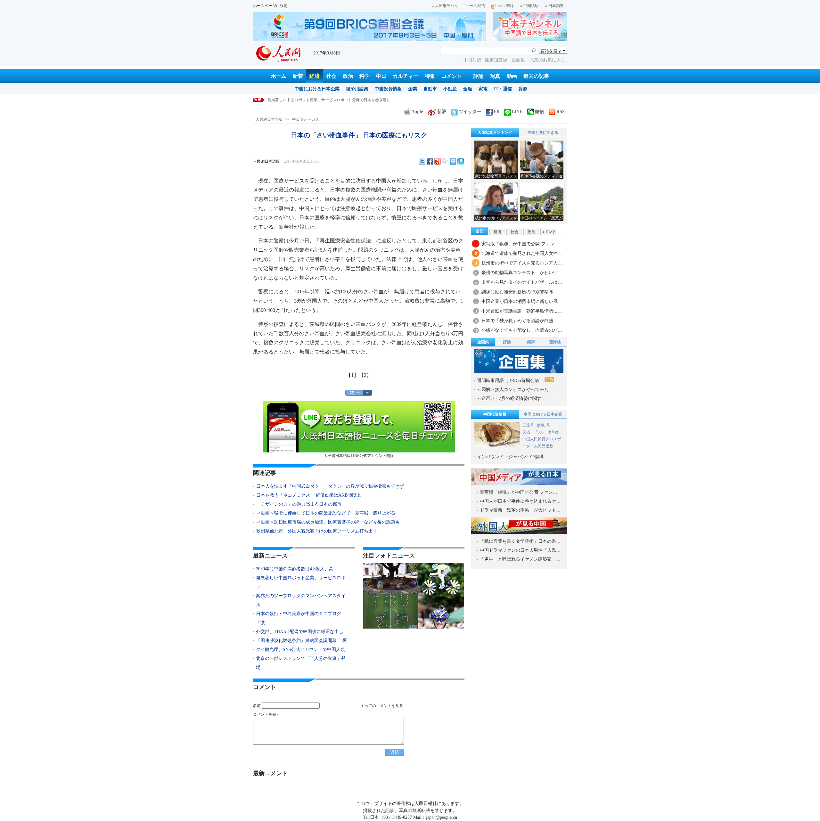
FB (496, 111)
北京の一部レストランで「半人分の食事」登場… (301, 663)
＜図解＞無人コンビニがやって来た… (515, 389)
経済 (314, 76)
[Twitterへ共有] (422, 161)
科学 (364, 76)
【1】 (352, 375)
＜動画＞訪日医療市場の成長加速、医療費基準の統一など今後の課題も (328, 522)
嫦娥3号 (543, 425)
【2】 (365, 375)
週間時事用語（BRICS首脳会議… (510, 380)
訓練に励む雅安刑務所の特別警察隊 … (521, 291)
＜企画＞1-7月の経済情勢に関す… (511, 398)
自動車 (430, 88)
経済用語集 (357, 88)
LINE (517, 111)
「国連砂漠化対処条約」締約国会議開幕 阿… (303, 640)
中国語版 (531, 6)
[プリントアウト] (453, 161)
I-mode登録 (504, 6)
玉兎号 (528, 425)
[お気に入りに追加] (460, 161)
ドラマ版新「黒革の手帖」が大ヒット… (520, 510)
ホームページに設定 (270, 6)
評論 (478, 76)
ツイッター (470, 111)
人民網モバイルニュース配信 (460, 6)
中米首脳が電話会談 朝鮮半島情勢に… (521, 311)
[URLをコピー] (445, 161)
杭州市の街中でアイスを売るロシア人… (521, 263)
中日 (381, 76)
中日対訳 (472, 60)
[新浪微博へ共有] (437, 161)
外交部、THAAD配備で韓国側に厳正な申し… (302, 631)
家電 (483, 88)
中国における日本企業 (317, 88)
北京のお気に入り (547, 60)
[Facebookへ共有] (430, 161)
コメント (451, 76)
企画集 (519, 60)
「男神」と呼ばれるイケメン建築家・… (520, 559)
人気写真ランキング (495, 132)
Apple (417, 111)
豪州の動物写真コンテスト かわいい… (521, 272)
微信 (539, 111)
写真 (495, 76)
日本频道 (556, 6)
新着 (298, 76)
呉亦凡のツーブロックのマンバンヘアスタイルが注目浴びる (319, 100)
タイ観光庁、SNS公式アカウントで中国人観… (302, 649)
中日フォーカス (305, 119)
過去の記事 (536, 76)
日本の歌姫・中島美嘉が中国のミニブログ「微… (298, 618)
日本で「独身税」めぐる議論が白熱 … (521, 320)
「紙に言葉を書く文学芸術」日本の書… (520, 541)
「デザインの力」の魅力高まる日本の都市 (298, 504)
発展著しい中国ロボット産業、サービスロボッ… (301, 582)
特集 (430, 76)
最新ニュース (270, 555)
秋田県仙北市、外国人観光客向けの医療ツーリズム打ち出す (316, 531)
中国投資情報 (388, 88)
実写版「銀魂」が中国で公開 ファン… (520, 243)
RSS (560, 111)
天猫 (526, 432)
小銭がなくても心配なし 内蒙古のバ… (521, 330)
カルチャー (405, 76)
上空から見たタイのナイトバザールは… (521, 282)
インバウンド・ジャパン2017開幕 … (515, 456)
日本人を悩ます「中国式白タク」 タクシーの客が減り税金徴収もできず (330, 486)
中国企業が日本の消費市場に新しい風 (519, 301)
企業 (412, 88)
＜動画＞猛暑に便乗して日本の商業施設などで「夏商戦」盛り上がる (325, 513)
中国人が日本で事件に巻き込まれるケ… (520, 501)
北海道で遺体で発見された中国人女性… (521, 253)
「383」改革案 (546, 432)
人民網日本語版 (269, 119)
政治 (348, 76)
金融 (467, 88)
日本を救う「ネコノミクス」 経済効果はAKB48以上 (308, 495)
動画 (512, 76)
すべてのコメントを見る (382, 705)
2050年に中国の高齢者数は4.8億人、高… (297, 568)
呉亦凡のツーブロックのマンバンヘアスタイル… (301, 600)
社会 (331, 76)
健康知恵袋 (496, 60)
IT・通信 (503, 88)
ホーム (278, 76)
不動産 (450, 88)
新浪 (441, 111)
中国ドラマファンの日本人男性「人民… (520, 550)
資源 (522, 88)
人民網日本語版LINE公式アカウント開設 (359, 455)
